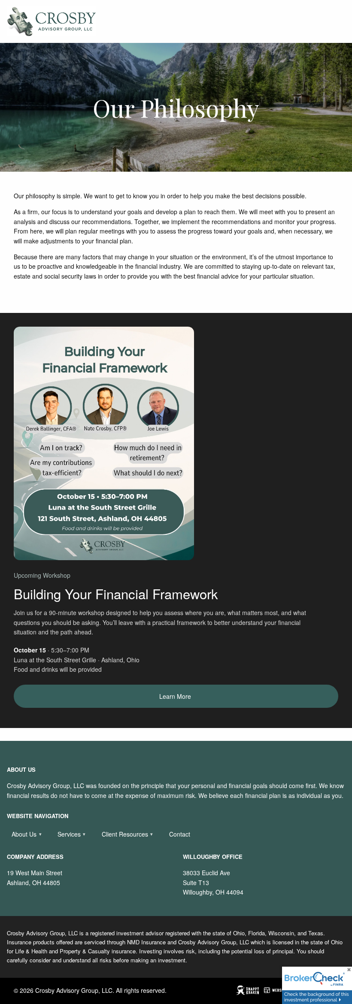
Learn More (176, 696)
